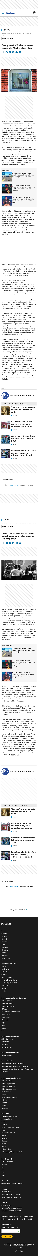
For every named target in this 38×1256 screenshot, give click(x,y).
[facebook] (10, 52)
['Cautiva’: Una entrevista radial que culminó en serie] (5, 410)
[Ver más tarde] (2, 52)
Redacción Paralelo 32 (22, 395)
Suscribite (7, 1236)
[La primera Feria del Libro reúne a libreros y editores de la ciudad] (5, 453)
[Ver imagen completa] (34, 71)
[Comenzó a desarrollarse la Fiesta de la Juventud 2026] (5, 439)
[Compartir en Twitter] (13, 52)
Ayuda (29, 1247)
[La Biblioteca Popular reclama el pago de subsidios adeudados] (5, 425)
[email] (16, 52)
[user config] (34, 12)
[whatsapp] (7, 52)
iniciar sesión (14, 485)
